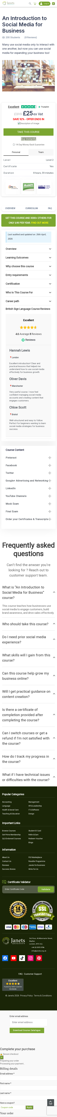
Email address (7, 1074)
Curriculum (31, 208)
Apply (29, 1107)
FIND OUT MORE (39, 222)
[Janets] (8, 4)
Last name (5, 1093)
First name (5, 1083)
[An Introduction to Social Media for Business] (28, 75)
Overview (10, 208)
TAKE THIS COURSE (28, 132)
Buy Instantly (28, 138)
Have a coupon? (7, 1103)
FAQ (50, 208)
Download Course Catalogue (27, 1030)
